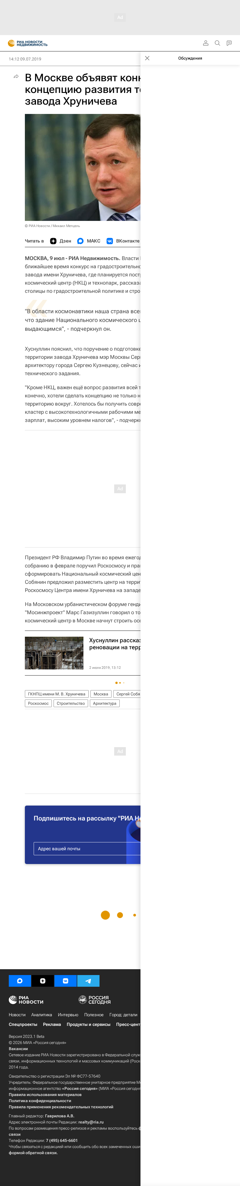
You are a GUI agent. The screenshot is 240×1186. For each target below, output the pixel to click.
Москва (101, 694)
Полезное (94, 1014)
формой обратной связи (32, 1152)
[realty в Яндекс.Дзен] (43, 981)
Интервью (68, 1014)
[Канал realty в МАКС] (20, 981)
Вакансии (18, 1048)
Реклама (52, 1024)
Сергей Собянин (131, 694)
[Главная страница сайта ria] (9, 43)
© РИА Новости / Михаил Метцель (52, 226)
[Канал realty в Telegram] (88, 981)
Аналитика (41, 1014)
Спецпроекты (23, 1024)
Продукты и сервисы (88, 1024)
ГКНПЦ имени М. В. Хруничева (56, 694)
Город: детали (123, 1014)
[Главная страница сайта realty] (38, 43)
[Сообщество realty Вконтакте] (65, 981)
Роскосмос (38, 703)
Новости (17, 1014)
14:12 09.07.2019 (25, 59)
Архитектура (104, 703)
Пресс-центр (129, 1024)
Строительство (71, 703)
